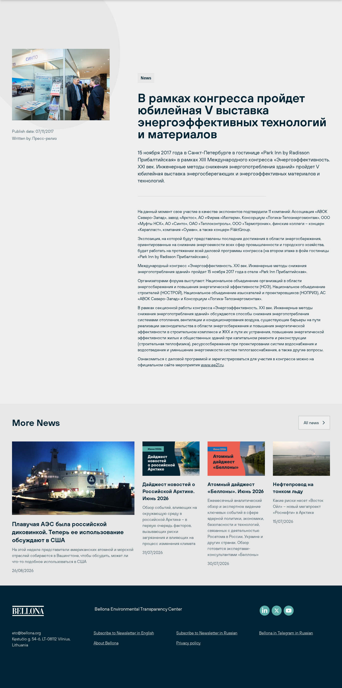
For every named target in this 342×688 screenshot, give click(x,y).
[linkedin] (265, 611)
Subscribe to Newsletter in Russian (206, 633)
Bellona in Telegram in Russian (286, 633)
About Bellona (106, 643)
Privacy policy (188, 643)
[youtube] (289, 611)
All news (311, 422)
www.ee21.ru (212, 365)
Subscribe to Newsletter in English (124, 633)
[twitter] (277, 611)
